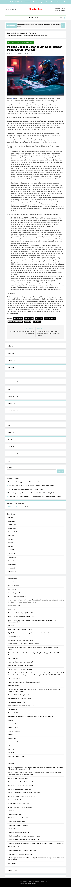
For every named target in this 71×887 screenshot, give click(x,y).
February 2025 (12, 557)
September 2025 (12, 535)
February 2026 (12, 524)
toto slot (10, 439)
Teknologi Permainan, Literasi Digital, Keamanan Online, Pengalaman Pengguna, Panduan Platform (36, 843)
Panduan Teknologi (13, 685)
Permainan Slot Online (14, 713)
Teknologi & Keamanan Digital (16, 821)
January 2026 (11, 528)
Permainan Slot (12, 709)
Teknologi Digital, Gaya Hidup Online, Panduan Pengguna (24, 836)
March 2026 (11, 521)
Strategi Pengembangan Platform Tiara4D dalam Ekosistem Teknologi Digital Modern (42, 2)
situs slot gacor (12, 360)
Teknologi (11, 811)
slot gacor (28, 322)
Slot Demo (11, 749)
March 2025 (11, 553)
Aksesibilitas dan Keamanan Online (18, 582)
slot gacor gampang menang (16, 756)
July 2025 (10, 539)
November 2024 (12, 568)
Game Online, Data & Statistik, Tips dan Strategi (21, 616)
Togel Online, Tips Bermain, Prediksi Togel (20, 854)
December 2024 (12, 564)
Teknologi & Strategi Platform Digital (18, 832)
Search (9, 468)
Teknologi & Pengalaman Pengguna (18, 825)
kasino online (29, 318)
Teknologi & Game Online (15, 814)
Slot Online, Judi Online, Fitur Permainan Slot (21, 785)
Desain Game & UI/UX (14, 605)
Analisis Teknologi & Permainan (17, 596)
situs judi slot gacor (13, 727)
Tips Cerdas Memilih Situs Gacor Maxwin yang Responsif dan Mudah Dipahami (31, 24)
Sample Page (33, 18)
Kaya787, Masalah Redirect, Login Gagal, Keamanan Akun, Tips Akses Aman (30, 633)
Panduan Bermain (13, 658)
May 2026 (10, 517)
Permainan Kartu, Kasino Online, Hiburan (19, 698)
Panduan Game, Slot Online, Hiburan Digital (20, 666)
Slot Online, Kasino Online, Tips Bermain (20, 42)
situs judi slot (12, 724)
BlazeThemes (32, 883)
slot (9, 389)
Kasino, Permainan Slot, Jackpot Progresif (20, 629)
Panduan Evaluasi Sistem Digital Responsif (20, 662)
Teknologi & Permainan (14, 829)
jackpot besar (18, 318)
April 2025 (11, 550)
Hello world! (28, 507)
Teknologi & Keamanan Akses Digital (18, 818)
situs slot (10, 734)
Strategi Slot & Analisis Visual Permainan (20, 807)
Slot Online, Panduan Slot (15, 800)
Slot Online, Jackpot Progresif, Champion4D (20, 782)
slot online (11, 763)
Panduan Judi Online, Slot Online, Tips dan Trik (21, 669)
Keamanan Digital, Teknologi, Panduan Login (20, 640)
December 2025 (12, 532)
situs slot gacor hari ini (14, 382)
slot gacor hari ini (13, 396)
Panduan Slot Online (13, 678)
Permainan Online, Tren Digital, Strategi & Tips (21, 706)
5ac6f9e (11, 53)
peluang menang (50, 318)
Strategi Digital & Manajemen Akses (18, 803)
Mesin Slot (39, 318)
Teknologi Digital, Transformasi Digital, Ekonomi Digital (24, 840)
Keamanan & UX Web (14, 636)
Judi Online (11, 625)
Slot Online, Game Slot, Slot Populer (18, 778)
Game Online (11, 609)
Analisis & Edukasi (13, 585)
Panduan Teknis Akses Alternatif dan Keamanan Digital (24, 682)
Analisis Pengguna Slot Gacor (16, 593)
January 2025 (11, 561)
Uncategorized (12, 863)
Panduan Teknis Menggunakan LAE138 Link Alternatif (23, 482)
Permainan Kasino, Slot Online (16, 702)
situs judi (10, 720)
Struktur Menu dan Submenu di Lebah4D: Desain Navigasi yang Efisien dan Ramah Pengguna (34, 496)
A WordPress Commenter (15, 507)
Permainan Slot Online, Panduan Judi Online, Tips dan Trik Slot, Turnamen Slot (30, 716)
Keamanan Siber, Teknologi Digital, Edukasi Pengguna (23, 644)
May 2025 (10, 546)
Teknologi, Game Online (15, 847)
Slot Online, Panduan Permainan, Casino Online (21, 796)
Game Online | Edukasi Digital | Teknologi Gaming (22, 613)
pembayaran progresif (15, 322)
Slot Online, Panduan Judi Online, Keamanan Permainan (24, 793)
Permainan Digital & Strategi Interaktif (19, 695)
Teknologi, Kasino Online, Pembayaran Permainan (22, 850)
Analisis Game (12, 589)
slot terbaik (36, 322)
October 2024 (12, 571)
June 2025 (11, 543)
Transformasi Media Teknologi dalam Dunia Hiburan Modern (25, 489)
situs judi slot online (14, 731)
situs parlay (11, 432)
